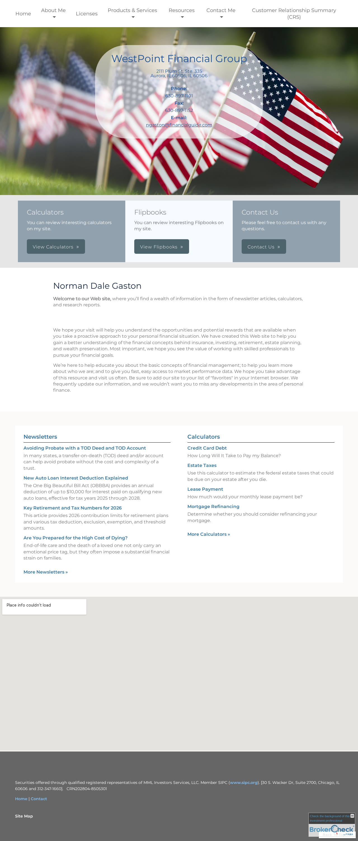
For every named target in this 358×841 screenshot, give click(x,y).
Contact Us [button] (261, 247)
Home (23, 14)
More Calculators (208, 534)
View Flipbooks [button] (159, 247)
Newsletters (40, 436)
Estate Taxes (201, 465)
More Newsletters (45, 572)
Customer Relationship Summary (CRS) (294, 13)
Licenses (87, 14)
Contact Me (220, 10)
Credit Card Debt (207, 448)
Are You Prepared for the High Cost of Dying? (75, 538)
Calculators (203, 436)
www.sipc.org (244, 782)
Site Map (24, 816)
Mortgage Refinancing (213, 506)
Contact (39, 798)
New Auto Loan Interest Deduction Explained (75, 478)
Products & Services (132, 10)
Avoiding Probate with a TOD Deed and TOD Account (84, 448)
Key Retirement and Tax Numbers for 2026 (72, 508)
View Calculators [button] (53, 247)
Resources (182, 10)
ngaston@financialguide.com (179, 125)
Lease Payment (205, 489)
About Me (53, 10)
